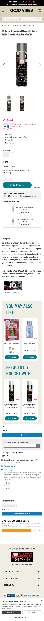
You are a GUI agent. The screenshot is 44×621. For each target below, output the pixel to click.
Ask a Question (8, 129)
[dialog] (22, 609)
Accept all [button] (11, 612)
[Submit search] (38, 446)
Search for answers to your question (16, 442)
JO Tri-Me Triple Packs (11, 343)
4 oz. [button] (6, 155)
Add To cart (18, 185)
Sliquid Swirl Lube (30, 343)
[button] (3, 10)
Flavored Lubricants (28, 25)
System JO (15, 292)
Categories (5, 25)
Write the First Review (29, 124)
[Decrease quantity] (4, 179)
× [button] (41, 600)
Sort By (3, 455)
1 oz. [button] (12, 155)
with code (22, 2)
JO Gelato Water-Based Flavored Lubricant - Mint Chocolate (11, 405)
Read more (9, 608)
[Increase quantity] (11, 179)
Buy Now (12, 357)
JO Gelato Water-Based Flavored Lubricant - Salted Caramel (29, 405)
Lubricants (15, 25)
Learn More (33, 196)
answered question (15, 126)
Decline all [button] (32, 612)
